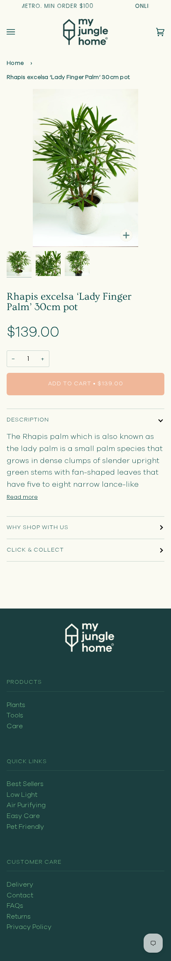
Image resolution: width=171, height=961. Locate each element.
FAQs (15, 905)
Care (15, 726)
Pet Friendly (25, 826)
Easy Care (23, 816)
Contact (20, 895)
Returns (19, 916)
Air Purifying (26, 805)
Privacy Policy (29, 927)
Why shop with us (37, 527)
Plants (16, 705)
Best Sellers (25, 784)
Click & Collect (35, 550)
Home (15, 63)
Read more (22, 497)
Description (28, 420)
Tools (15, 715)
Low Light (22, 794)
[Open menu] (19, 32)
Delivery (20, 884)
